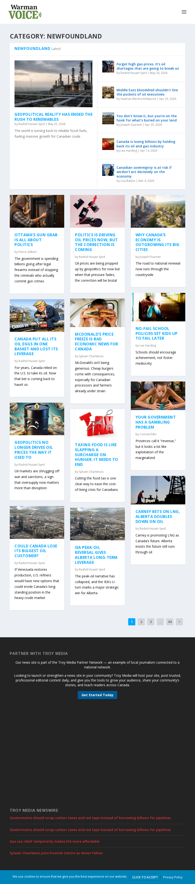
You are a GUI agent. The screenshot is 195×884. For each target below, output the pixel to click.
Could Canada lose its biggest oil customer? (36, 551)
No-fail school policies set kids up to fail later (157, 333)
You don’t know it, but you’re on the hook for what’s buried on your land (147, 118)
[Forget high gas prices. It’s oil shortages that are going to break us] (108, 66)
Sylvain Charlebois (91, 356)
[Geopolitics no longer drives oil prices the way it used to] (37, 419)
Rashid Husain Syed (32, 124)
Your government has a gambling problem (156, 422)
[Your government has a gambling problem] (158, 396)
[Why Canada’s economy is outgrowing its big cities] (158, 211)
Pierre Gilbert (28, 252)
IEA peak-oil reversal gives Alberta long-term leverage (96, 555)
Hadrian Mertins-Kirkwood (138, 99)
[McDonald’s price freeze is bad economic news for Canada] (97, 313)
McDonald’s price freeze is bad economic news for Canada (96, 342)
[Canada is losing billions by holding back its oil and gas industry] (108, 144)
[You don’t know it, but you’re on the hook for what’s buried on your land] (108, 118)
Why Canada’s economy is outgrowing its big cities (158, 242)
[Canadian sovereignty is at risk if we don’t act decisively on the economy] (108, 170)
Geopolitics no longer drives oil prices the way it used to (34, 450)
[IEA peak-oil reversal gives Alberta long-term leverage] (97, 524)
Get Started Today (97, 695)
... (160, 621)
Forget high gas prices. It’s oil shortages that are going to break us (148, 66)
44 (170, 621)
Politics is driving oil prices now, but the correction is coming (96, 242)
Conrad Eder (148, 434)
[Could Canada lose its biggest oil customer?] (37, 522)
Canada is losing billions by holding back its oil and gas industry (146, 143)
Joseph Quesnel (131, 125)
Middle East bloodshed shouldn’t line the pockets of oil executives (147, 92)
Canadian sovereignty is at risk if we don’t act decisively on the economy (144, 171)
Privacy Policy (173, 877)
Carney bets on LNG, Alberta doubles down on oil (158, 516)
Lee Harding (129, 151)
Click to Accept (145, 877)
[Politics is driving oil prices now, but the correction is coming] (97, 211)
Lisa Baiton (128, 181)
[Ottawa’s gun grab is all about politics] (37, 211)
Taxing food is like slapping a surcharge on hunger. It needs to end (96, 454)
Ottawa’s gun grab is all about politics (36, 239)
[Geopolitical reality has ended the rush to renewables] (54, 83)
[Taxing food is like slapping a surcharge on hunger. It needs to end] (97, 423)
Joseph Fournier (150, 257)
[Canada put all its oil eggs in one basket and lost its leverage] (37, 315)
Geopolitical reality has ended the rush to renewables (54, 117)
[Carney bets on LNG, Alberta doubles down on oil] (158, 490)
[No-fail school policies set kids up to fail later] (158, 307)
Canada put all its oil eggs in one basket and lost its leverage (36, 346)
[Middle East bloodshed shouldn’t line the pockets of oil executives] (108, 92)
